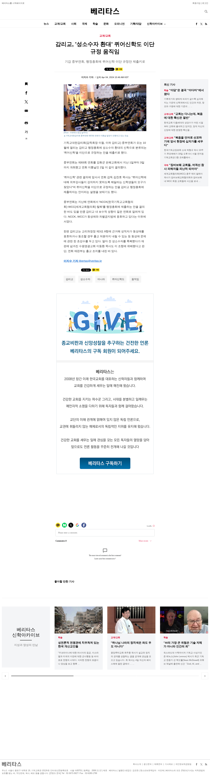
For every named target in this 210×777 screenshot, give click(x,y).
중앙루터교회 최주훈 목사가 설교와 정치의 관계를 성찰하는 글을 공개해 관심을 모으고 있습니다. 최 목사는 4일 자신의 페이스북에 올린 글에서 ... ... (131, 658)
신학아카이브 (155, 23)
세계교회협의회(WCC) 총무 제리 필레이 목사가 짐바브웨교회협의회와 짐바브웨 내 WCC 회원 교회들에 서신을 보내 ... (183, 177)
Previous (5, 676)
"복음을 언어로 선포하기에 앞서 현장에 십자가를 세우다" (183, 141)
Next (204, 676)
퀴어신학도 (118, 279)
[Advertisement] (105, 719)
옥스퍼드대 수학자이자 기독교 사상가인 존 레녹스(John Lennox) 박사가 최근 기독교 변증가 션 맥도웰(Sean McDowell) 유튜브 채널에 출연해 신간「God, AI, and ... (184, 658)
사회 (73, 23)
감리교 (69, 279)
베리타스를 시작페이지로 (13, 3)
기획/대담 (135, 23)
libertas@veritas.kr (90, 260)
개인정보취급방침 (183, 764)
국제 (84, 23)
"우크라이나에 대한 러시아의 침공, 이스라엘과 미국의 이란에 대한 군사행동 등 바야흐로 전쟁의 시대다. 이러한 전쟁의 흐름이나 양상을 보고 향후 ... (78, 658)
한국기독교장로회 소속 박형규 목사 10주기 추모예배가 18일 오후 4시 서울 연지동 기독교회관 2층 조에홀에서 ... (184, 154)
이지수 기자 (87, 77)
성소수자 (85, 279)
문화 (106, 23)
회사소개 (137, 764)
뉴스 (46, 23)
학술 (95, 23)
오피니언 (119, 23)
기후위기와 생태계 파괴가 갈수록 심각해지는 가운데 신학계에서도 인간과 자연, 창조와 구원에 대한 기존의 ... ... (184, 103)
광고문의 (148, 764)
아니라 (101, 279)
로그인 (205, 3)
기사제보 (169, 764)
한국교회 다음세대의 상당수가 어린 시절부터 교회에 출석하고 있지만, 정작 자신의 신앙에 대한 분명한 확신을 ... (184, 126)
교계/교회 (60, 23)
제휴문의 (158, 764)
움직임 (135, 279)
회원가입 (196, 3)
